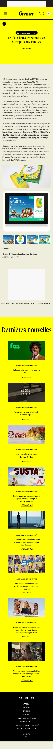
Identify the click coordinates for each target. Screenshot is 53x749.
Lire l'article (27, 377)
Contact (26, 715)
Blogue (26, 707)
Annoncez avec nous (27, 718)
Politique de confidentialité (26, 725)
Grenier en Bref (26, 722)
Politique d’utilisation (26, 729)
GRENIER (26, 734)
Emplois (26, 711)
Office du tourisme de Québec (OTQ (20, 79)
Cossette (30, 82)
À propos (26, 704)
